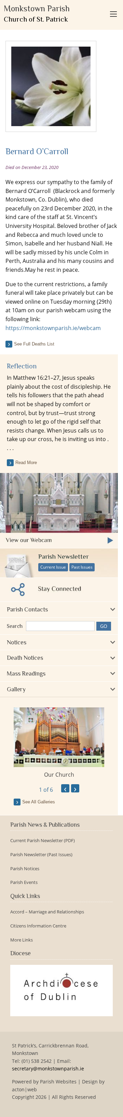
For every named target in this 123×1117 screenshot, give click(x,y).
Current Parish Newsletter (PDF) (42, 840)
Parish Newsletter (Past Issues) (41, 854)
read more (26, 462)
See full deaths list (34, 344)
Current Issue (53, 567)
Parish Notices (24, 868)
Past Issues (82, 567)
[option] (59, 743)
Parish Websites (58, 1081)
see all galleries (38, 801)
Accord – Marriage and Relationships (47, 912)
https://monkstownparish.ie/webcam (53, 328)
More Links (21, 940)
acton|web (24, 1089)
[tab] (59, 609)
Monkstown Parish (37, 13)
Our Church (59, 774)
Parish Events (24, 882)
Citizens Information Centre (38, 926)
